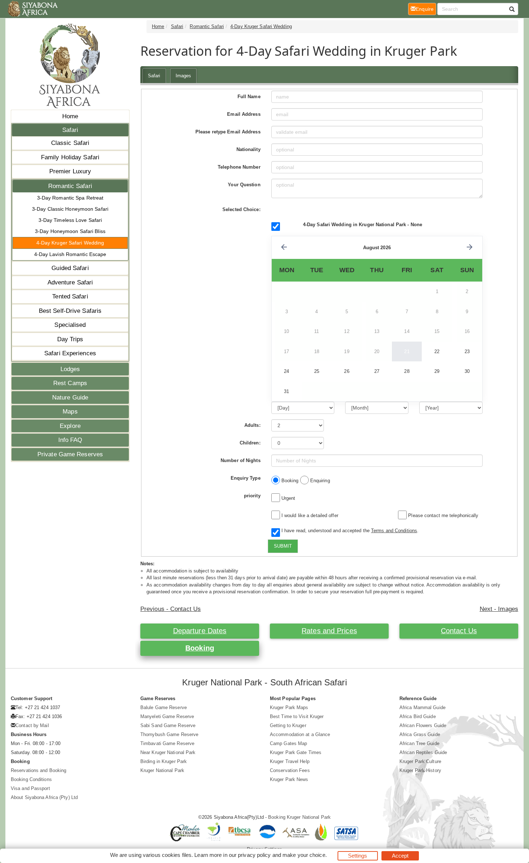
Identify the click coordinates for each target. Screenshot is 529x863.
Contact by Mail (32, 725)
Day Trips (70, 339)
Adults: (252, 425)
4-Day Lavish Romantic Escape (70, 254)
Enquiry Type (246, 478)
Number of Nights (241, 460)
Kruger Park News (289, 779)
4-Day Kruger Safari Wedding (70, 243)
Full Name (249, 96)
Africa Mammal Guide (422, 707)
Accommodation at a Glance (300, 734)
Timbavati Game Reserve (167, 743)
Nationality (248, 149)
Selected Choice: (241, 209)
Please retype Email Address (228, 131)
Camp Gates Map (288, 743)
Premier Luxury (70, 171)
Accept (400, 856)
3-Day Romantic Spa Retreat (70, 198)
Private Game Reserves (70, 454)
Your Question (244, 184)
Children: (250, 443)
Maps (70, 411)
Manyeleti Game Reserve (167, 716)
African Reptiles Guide (423, 752)
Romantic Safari (70, 186)
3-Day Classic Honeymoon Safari (70, 209)
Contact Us (459, 631)
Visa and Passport (30, 788)
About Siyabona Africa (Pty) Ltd (44, 797)
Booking (199, 648)
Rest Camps (70, 383)
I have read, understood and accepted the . (349, 530)
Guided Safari (70, 268)
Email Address (243, 114)
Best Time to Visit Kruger (297, 716)
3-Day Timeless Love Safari (70, 220)
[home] (32, 9)
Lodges (70, 369)
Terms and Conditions (394, 530)
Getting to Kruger (288, 725)
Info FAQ (70, 440)
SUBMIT (283, 546)
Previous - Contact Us (170, 609)
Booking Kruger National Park (299, 817)
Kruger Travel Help (289, 761)
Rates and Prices (329, 631)
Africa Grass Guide (419, 734)
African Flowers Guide (422, 725)
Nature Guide (70, 397)
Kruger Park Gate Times (295, 752)
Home (70, 116)
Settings (357, 856)
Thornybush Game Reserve (169, 734)
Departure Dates (200, 631)
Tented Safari (70, 296)
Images (183, 75)
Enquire (426, 9)
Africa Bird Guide (417, 716)
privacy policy (254, 855)
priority (252, 495)
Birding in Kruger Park (163, 761)
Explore (70, 426)
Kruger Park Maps (289, 707)
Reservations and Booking (38, 770)
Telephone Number (239, 167)
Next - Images (499, 609)
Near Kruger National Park (168, 752)
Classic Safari (70, 143)
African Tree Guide (419, 743)
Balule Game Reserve (163, 707)
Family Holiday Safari (70, 157)
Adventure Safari (70, 282)
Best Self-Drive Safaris (70, 310)
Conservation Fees (290, 770)
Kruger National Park (162, 770)
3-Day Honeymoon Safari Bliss (70, 231)
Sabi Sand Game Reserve (167, 725)
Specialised (70, 324)
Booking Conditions (31, 779)
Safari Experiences (70, 353)
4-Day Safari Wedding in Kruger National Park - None (362, 224)
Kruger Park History (420, 770)
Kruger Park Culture (420, 761)
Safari (70, 130)
